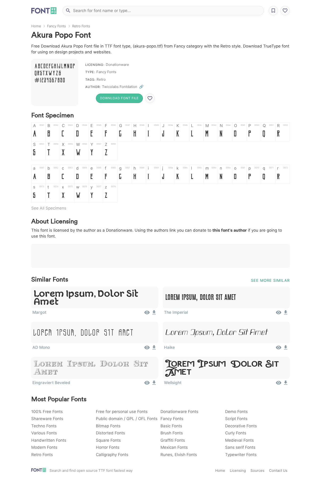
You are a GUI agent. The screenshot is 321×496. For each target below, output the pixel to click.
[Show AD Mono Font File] (147, 349)
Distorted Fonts (110, 433)
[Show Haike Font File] (279, 349)
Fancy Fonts (56, 26)
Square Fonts (108, 440)
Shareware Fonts (47, 418)
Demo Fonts (236, 411)
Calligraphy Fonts (112, 454)
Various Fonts (44, 433)
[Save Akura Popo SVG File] (150, 98)
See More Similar (270, 280)
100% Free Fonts (47, 411)
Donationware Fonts (179, 411)
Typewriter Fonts (241, 454)
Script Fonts (236, 418)
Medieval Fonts (239, 440)
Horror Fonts (107, 447)
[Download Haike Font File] (286, 349)
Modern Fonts (44, 447)
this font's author (229, 230)
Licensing (238, 470)
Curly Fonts (235, 433)
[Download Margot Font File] (154, 314)
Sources (257, 470)
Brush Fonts (171, 433)
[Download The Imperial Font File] (286, 314)
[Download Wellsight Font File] (286, 384)
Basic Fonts (171, 426)
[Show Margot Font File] (147, 314)
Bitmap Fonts (108, 426)
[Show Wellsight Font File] (279, 384)
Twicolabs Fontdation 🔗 (123, 86)
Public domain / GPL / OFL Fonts (126, 418)
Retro (101, 79)
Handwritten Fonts (48, 440)
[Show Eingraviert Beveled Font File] (147, 384)
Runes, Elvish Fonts (178, 454)
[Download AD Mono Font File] (154, 349)
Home (36, 26)
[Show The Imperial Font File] (279, 314)
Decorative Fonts (241, 426)
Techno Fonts (44, 426)
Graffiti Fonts (172, 440)
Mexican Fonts (174, 447)
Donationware (117, 64)
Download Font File (119, 98)
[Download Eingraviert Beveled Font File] (154, 384)
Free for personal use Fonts (122, 411)
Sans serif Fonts (240, 447)
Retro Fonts (81, 26)
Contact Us (278, 470)
